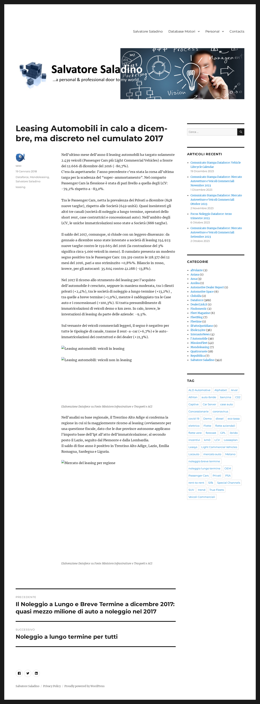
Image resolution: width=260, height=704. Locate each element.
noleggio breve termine (204, 461)
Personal (212, 31)
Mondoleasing (39, 177)
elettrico (193, 425)
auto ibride (209, 397)
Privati (217, 475)
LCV (217, 440)
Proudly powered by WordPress (84, 686)
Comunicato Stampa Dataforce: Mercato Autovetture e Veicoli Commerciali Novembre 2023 (216, 181)
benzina (225, 397)
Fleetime (196, 321)
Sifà (210, 482)
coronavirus (220, 411)
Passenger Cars (198, 475)
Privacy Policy (52, 686)
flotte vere (195, 432)
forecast (211, 432)
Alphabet (220, 390)
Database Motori (181, 31)
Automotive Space (202, 291)
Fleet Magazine (200, 313)
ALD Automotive (199, 390)
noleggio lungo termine (204, 468)
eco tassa (234, 418)
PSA (228, 475)
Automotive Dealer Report (207, 287)
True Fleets (216, 489)
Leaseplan (231, 440)
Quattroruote (199, 351)
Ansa (194, 279)
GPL (223, 432)
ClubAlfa (196, 296)
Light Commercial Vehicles (219, 447)
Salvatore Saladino (148, 31)
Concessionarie (198, 411)
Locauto (193, 454)
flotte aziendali (225, 425)
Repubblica (198, 355)
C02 (237, 397)
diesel (220, 418)
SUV (191, 489)
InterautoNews (200, 334)
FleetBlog (197, 317)
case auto (226, 404)
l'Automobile (199, 338)
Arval (234, 390)
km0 (207, 440)
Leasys (192, 447)
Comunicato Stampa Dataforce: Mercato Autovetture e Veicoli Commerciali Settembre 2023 (216, 232)
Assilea (195, 283)
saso (18, 165)
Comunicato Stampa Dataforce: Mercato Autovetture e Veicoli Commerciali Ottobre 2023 (216, 200)
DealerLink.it (199, 304)
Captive (193, 404)
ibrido (234, 432)
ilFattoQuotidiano (202, 326)
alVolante (197, 270)
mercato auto (212, 454)
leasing (20, 187)
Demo (207, 418)
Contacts (237, 31)
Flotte (207, 425)
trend (201, 489)
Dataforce (22, 177)
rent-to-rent (196, 482)
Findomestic (199, 308)
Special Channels (228, 482)
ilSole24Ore (198, 330)
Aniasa (195, 274)
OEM (227, 468)
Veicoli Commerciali (201, 496)
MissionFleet (199, 343)
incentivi (194, 440)
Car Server (209, 404)
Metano (230, 454)
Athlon (192, 397)
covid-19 (193, 418)
